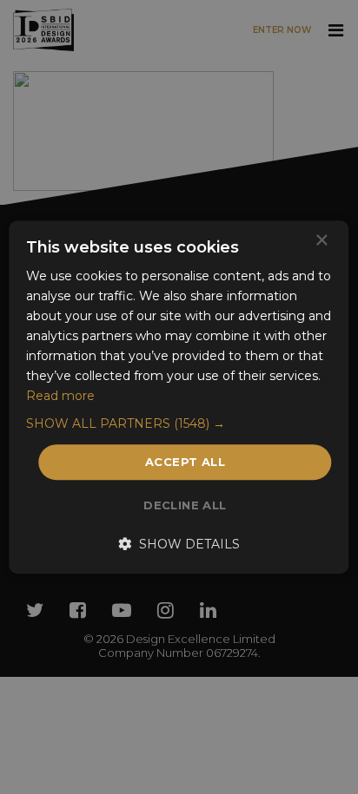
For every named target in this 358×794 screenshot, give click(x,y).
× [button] (321, 240)
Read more (60, 396)
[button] (178, 423)
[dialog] (179, 397)
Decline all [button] (184, 505)
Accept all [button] (185, 462)
